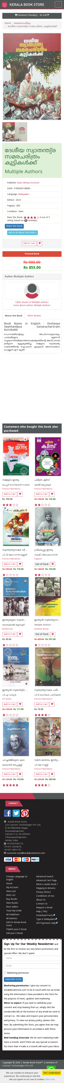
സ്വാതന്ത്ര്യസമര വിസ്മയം (18, 550)
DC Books (6, 699)
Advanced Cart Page (46, 880)
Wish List (10, 895)
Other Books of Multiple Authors (32, 302)
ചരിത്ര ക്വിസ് (42, 480)
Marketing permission (18, 973)
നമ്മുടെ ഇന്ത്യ (10, 480)
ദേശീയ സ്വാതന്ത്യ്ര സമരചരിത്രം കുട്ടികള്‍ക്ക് (30, 157)
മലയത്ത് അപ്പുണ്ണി (12, 765)
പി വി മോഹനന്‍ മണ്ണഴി (14, 555)
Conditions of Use (45, 896)
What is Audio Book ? (47, 884)
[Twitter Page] (17, 816)
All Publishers (12, 914)
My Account (12, 887)
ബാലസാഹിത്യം (22, 23)
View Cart (11, 891)
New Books (12, 903)
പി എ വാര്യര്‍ (9, 695)
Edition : (14, 200)
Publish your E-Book (16, 929)
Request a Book (44, 907)
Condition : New (15, 211)
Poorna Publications (11, 489)
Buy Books (11, 899)
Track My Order (14, 911)
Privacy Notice (43, 892)
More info (50, 1079)
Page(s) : (13, 206)
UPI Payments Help (46, 923)
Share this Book (14, 226)
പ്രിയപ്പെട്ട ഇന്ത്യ (43, 550)
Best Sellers (12, 907)
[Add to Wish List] (39, 243)
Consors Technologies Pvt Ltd (17, 1066)
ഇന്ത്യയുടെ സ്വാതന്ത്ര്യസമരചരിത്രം (23, 620)
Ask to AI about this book (22, 232)
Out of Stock (41, 564)
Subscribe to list (13, 979)
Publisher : (23, 183)
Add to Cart (29, 243)
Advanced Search (44, 876)
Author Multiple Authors (19, 276)
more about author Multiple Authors (32, 305)
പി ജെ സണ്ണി (41, 765)
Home (8, 23)
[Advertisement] (32, 385)
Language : (18, 194)
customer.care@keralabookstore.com (25, 853)
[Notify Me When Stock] (52, 564)
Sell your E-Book (14, 933)
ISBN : (18, 188)
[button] (32, 16)
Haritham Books (41, 629)
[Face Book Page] (8, 816)
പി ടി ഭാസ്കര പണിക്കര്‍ (47, 695)
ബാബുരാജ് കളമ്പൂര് (13, 625)
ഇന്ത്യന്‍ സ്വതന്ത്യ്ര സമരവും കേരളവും (26, 690)
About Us (41, 900)
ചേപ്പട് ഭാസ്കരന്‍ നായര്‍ (16, 485)
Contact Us (42, 904)
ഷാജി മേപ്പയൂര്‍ (42, 485)
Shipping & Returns (45, 888)
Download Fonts (44, 915)
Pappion (38, 559)
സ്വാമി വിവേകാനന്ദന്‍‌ (46, 555)
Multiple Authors (42, 625)
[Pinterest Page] (25, 816)
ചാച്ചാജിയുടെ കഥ (13, 760)
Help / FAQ (41, 911)
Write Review (34, 316)
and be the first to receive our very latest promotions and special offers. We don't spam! (31, 948)
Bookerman (7, 629)
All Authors (11, 918)
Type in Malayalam (45, 919)
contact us (9, 1016)
